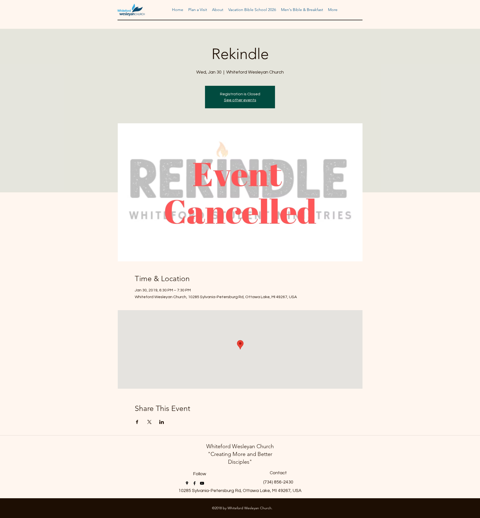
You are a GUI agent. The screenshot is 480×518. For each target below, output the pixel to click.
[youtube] (202, 483)
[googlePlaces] (187, 483)
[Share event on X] (149, 422)
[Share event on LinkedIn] (161, 422)
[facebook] (194, 483)
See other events (240, 100)
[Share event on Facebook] (137, 422)
